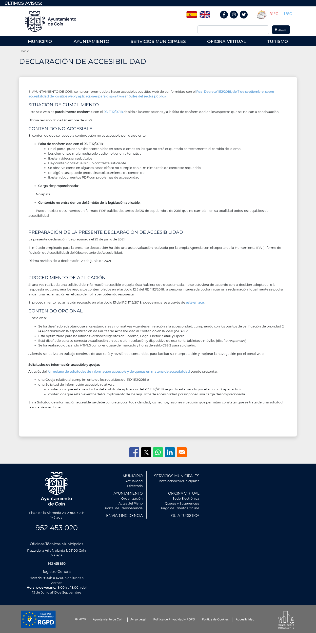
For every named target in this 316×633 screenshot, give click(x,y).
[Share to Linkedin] (170, 452)
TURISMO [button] (277, 41)
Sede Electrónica (186, 498)
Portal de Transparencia (124, 508)
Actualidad (134, 481)
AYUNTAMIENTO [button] (91, 41)
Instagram (236, 19)
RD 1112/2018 (113, 112)
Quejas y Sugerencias (182, 503)
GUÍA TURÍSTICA (185, 515)
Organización (132, 498)
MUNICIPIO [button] (40, 41)
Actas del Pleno (130, 503)
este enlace (195, 302)
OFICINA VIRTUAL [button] (226, 41)
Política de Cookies (215, 619)
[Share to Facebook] (134, 452)
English (205, 13)
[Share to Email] (182, 452)
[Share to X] (146, 452)
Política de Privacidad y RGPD (174, 619)
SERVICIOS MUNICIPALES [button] (158, 41)
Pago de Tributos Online (180, 508)
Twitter (244, 19)
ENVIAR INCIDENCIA (124, 515)
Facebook (226, 19)
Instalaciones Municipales (179, 481)
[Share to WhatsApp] (158, 452)
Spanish (191, 13)
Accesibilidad (245, 619)
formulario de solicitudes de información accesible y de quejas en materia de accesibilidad (119, 371)
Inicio (25, 51)
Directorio (135, 486)
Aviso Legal (138, 619)
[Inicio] (52, 21)
